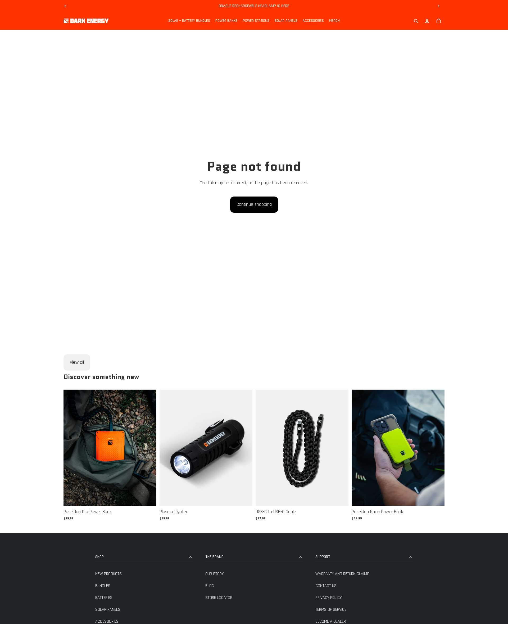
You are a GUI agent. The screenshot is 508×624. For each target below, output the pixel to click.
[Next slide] (438, 6)
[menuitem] (189, 21)
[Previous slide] (65, 6)
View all (77, 362)
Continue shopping (254, 204)
